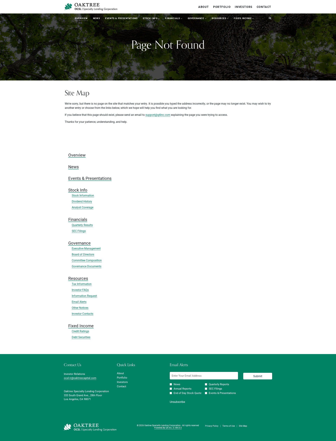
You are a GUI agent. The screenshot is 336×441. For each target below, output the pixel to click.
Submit (257, 376)
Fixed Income (81, 326)
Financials (77, 219)
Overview (77, 155)
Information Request (84, 296)
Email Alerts (79, 302)
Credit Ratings (80, 331)
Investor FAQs (80, 290)
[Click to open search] (269, 18)
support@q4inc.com (157, 115)
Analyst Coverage (82, 207)
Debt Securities (81, 337)
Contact (264, 7)
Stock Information (83, 195)
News (73, 167)
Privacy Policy (211, 425)
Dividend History (82, 201)
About (203, 7)
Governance (79, 243)
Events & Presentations (89, 178)
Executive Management (86, 248)
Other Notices (80, 307)
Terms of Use (228, 425)
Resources (78, 278)
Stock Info (77, 190)
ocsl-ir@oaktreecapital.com (80, 378)
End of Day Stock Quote (187, 393)
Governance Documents (86, 266)
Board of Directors (83, 254)
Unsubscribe (177, 402)
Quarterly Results (82, 225)
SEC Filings (79, 231)
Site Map (243, 425)
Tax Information (82, 284)
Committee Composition (87, 260)
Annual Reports (182, 388)
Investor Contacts (82, 313)
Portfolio (222, 7)
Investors (243, 7)
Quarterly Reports (219, 384)
